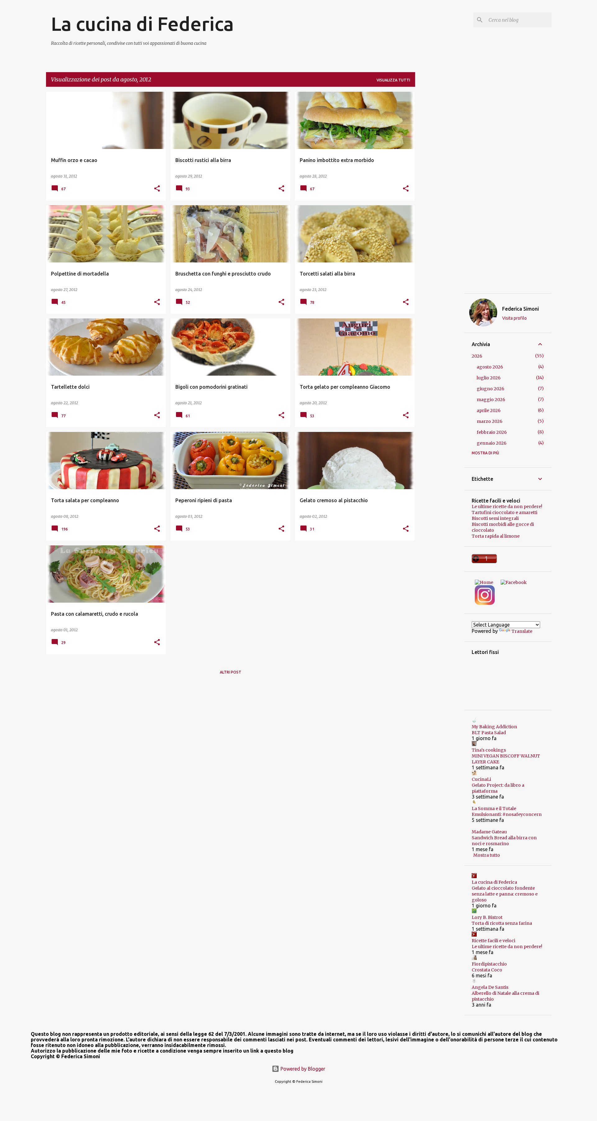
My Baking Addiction (494, 727)
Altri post (230, 672)
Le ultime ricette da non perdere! (507, 506)
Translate (521, 631)
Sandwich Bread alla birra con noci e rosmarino (504, 840)
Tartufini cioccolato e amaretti (504, 512)
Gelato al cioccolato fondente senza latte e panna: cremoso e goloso (505, 894)
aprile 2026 (489, 410)
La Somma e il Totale (494, 808)
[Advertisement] (440, 185)
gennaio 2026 (492, 443)
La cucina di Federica (142, 24)
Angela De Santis (490, 987)
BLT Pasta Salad (489, 732)
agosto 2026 (490, 367)
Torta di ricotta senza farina (502, 923)
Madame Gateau (489, 832)
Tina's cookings (489, 750)
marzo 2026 (489, 421)
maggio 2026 (491, 399)
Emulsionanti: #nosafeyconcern (507, 814)
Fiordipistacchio (489, 964)
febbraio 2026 (492, 432)
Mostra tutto (486, 855)
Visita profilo (514, 318)
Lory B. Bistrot (487, 917)
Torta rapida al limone (496, 536)
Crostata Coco (487, 970)
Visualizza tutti (393, 80)
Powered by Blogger (302, 1069)
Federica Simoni (520, 309)
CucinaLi (481, 779)
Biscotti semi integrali (495, 518)
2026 (477, 356)
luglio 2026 (489, 378)
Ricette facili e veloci (493, 940)
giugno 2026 (490, 388)
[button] (157, 189)
